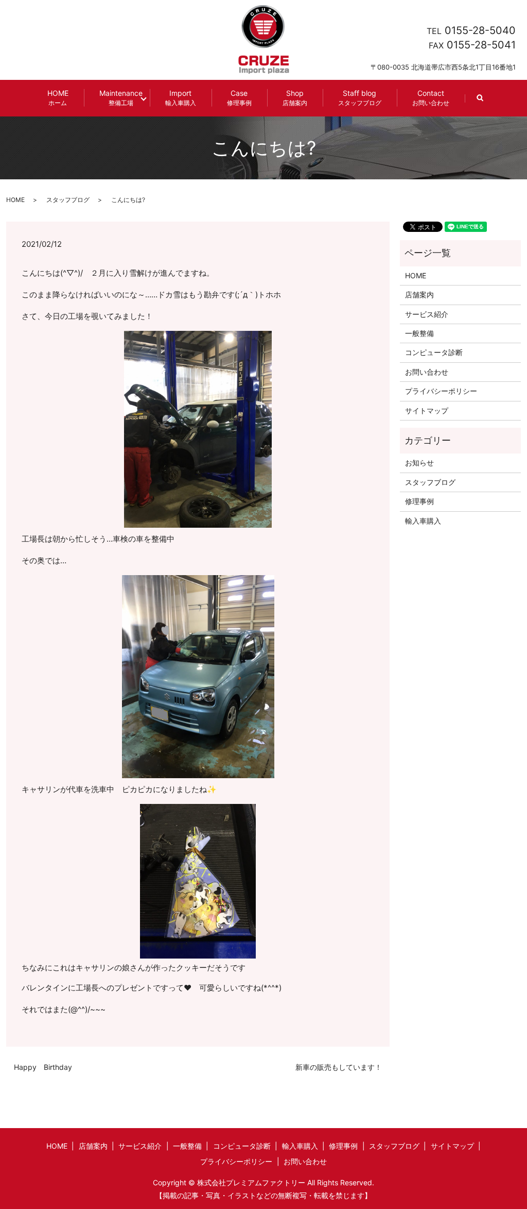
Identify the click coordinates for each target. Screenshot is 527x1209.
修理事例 (419, 501)
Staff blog (359, 98)
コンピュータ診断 (434, 352)
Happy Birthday (43, 1067)
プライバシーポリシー (441, 391)
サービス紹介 (426, 314)
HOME (57, 98)
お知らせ (419, 462)
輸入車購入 (423, 520)
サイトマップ (426, 410)
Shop (295, 98)
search (488, 103)
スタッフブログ (68, 200)
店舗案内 (419, 294)
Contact (430, 98)
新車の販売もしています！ (338, 1067)
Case (239, 98)
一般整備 (419, 333)
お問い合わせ (426, 371)
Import (180, 98)
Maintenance (121, 98)
